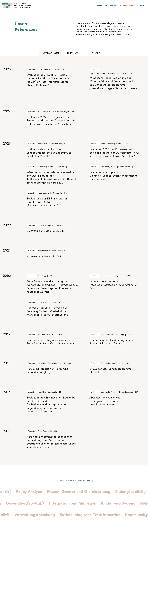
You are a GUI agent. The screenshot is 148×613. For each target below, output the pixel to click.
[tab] (74, 53)
